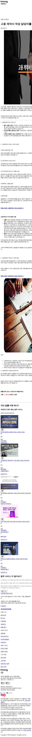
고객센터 (3, 660)
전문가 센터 (4, 651)
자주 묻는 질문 (5, 663)
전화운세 (3, 642)
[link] (3, 593)
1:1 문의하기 (11, 709)
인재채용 (3, 621)
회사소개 (3, 615)
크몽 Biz (3, 633)
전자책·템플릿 (5, 639)
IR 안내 (3, 618)
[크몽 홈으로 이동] (4, 2)
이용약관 (3, 606)
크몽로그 (3, 624)
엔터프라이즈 (5, 636)
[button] (2, 591)
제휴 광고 (3, 627)
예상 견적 (3, 666)
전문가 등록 (4, 648)
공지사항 (3, 657)
